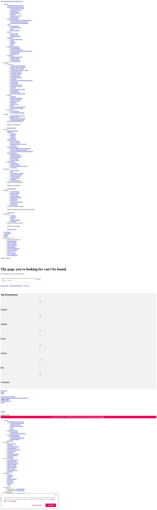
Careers (12, 218)
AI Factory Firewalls (15, 10)
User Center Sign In (12, 470)
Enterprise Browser (15, 36)
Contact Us (26, 285)
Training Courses (14, 154)
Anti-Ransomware (15, 76)
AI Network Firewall (15, 71)
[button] (81, 64)
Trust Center (10, 482)
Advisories (10, 471)
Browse (12, 43)
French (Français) (11, 244)
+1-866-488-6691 (20, 489)
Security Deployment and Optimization (20, 148)
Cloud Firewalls (14, 26)
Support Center (11, 161)
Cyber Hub (13, 179)
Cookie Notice (12, 501)
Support (6, 235)
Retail (11, 105)
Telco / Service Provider (16, 108)
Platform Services (15, 117)
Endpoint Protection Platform (18, 433)
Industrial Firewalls (15, 13)
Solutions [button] (6, 63)
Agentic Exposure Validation (17, 65)
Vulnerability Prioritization (17, 438)
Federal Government (15, 99)
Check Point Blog (11, 448)
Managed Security (12, 139)
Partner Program (14, 191)
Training (4, 324)
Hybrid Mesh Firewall (16, 85)
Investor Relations (15, 220)
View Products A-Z (15, 61)
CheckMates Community (16, 173)
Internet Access (14, 35)
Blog (11, 172)
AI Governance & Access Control (19, 70)
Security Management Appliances (19, 21)
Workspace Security (12, 430)
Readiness (13, 135)
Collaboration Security (16, 77)
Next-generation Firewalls (17, 8)
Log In (5, 236)
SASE (8, 32)
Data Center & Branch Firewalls (15, 7)
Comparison (10, 452)
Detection (12, 136)
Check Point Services (12, 131)
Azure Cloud (13, 203)
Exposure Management (13, 46)
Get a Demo (7, 232)
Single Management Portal (17, 120)
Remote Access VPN (15, 16)
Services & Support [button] (9, 458)
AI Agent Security (15, 60)
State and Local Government (17, 107)
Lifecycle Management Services (18, 150)
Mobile (12, 41)
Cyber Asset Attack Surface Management (21, 51)
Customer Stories (14, 178)
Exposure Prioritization (16, 49)
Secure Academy (14, 160)
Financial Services (15, 101)
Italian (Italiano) (11, 247)
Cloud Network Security (16, 426)
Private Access (14, 33)
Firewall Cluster (14, 17)
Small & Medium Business (17, 112)
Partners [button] (6, 190)
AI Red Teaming (14, 58)
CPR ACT (10, 132)
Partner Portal (13, 205)
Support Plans (14, 163)
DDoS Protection (14, 30)
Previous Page (4, 285)
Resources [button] (6, 169)
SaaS (11, 45)
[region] (30, 501)
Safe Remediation (15, 52)
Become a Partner (15, 193)
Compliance (13, 79)
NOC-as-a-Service (15, 142)
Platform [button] (6, 114)
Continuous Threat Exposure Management (21, 80)
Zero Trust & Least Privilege (17, 93)
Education (13, 96)
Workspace (10, 38)
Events (3, 339)
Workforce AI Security (16, 57)
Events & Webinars (15, 181)
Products (4, 309)
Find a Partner (14, 194)
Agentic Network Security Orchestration (20, 20)
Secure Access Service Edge (17, 89)
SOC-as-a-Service (15, 141)
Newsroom (13, 221)
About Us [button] (6, 214)
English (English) (11, 241)
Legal (8, 485)
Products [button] (6, 4)
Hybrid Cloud (14, 83)
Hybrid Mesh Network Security (15, 5)
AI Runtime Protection (16, 73)
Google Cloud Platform (16, 202)
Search (5, 238)
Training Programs (12, 153)
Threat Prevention (15, 92)
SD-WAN (13, 14)
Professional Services (12, 147)
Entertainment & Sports (16, 98)
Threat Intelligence (15, 48)
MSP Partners (13, 199)
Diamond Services (15, 164)
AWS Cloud (13, 200)
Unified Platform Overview (17, 115)
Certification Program (16, 156)
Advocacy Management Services (18, 166)
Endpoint (12, 42)
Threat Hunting (14, 90)
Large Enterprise (14, 111)
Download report (11, 128)
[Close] (56, 495)
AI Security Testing (15, 74)
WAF (11, 29)
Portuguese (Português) (13, 248)
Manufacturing (14, 104)
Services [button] (6, 129)
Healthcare (13, 102)
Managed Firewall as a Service (18, 144)
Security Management (12, 18)
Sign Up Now (10, 212)
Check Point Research (16, 175)
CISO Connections (15, 176)
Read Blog (101, 417)
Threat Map (10, 457)
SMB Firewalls (14, 11)
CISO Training (14, 158)
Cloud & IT (13, 145)
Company (13, 215)
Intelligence (13, 134)
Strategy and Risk (11, 466)
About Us (9, 474)
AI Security (10, 55)
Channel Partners (14, 196)
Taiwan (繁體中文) (12, 255)
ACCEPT (50, 505)
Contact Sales (7, 233)
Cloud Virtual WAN (15, 27)
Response (12, 138)
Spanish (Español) (12, 242)
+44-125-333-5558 (19, 490)
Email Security (14, 82)
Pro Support (13, 167)
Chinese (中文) (11, 251)
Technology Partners (15, 197)
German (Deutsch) (12, 245)
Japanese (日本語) (12, 250)
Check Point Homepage (16, 285)
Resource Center (14, 170)
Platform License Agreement (17, 118)
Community (5, 382)
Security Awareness (15, 157)
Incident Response (12, 467)
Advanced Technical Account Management (21, 151)
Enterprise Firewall (15, 424)
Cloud (8, 24)
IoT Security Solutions (16, 86)
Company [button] (6, 473)
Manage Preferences (37, 505)
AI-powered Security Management (19, 23)
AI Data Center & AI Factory (18, 67)
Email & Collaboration (16, 39)
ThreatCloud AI (14, 54)
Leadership (13, 217)
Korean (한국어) (11, 253)
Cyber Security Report (13, 454)
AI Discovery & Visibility (17, 68)
